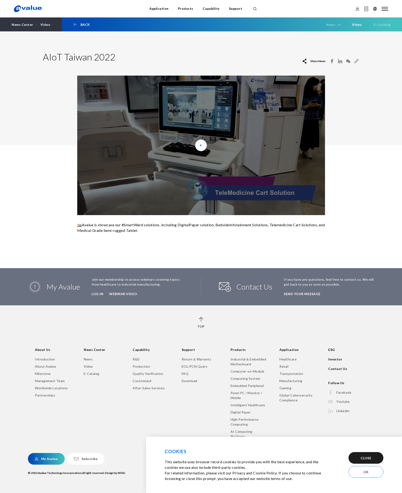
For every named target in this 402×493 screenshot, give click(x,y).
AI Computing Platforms (241, 434)
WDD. (122, 473)
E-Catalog (382, 25)
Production (141, 366)
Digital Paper (241, 412)
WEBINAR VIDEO (123, 294)
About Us (42, 350)
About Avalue (45, 366)
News (88, 359)
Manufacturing (290, 381)
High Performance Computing (245, 421)
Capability (211, 8)
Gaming (285, 388)
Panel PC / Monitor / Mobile (246, 395)
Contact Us (337, 369)
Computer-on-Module (248, 371)
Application (159, 8)
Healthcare (288, 359)
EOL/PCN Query (195, 366)
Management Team (50, 381)
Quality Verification (148, 374)
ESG (331, 350)
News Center (94, 350)
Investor (335, 359)
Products (185, 8)
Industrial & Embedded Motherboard (248, 361)
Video (357, 25)
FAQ (185, 374)
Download (189, 381)
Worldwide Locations (51, 388)
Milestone (43, 374)
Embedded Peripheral (247, 386)
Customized (142, 381)
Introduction (45, 359)
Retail (283, 366)
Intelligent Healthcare (248, 405)
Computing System (245, 378)
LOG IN (97, 294)
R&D (136, 359)
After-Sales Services (149, 388)
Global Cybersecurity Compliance (295, 397)
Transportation (291, 374)
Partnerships (45, 395)
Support (235, 8)
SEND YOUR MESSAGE (302, 294)
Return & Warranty (196, 359)
